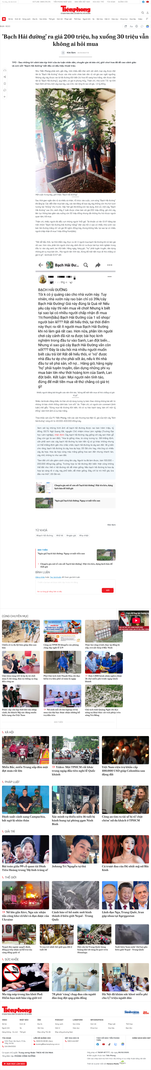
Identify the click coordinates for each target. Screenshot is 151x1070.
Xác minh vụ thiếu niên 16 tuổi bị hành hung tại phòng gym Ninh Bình (73, 820)
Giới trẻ (60, 19)
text (131, 26)
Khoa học (124, 19)
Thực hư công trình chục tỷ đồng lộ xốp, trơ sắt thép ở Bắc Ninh (102, 646)
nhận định (59, 434)
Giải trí (107, 19)
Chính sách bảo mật (141, 1038)
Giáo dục (115, 19)
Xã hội (10, 19)
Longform (78, 1020)
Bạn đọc (5, 26)
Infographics (96, 1020)
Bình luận (4, 90)
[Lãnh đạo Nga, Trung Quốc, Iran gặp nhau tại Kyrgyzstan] (125, 895)
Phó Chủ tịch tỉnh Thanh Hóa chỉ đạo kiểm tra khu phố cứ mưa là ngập (62, 677)
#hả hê (59, 535)
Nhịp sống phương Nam (64, 1032)
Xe (93, 19)
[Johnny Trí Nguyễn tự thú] (75, 849)
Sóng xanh (26, 19)
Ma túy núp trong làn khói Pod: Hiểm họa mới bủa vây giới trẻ (22, 996)
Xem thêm (147, 19)
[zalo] (117, 1044)
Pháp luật (68, 19)
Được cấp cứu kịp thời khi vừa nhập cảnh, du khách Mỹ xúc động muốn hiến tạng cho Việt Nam (19, 712)
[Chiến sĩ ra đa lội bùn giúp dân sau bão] (21, 631)
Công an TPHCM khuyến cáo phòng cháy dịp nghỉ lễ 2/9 (61, 646)
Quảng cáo (123, 2)
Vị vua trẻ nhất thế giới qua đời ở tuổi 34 (56, 948)
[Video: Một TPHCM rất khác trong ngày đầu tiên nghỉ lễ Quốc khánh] (75, 750)
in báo (136, 26)
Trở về (4, 96)
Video (140, 19)
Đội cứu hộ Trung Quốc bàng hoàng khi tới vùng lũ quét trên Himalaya (92, 950)
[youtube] (147, 2)
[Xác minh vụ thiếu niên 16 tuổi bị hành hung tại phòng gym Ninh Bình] (75, 800)
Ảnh (39, 1020)
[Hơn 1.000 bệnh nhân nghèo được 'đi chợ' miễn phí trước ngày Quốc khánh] (104, 662)
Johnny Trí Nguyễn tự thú (69, 866)
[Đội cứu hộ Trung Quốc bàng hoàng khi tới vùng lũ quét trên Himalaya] (94, 934)
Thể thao (77, 19)
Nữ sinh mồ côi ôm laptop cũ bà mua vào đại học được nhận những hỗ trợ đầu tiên (62, 712)
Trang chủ (4, 19)
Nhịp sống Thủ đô (44, 1032)
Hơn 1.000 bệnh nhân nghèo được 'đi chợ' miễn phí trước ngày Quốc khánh (103, 678)
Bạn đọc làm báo (16, 1064)
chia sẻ (125, 26)
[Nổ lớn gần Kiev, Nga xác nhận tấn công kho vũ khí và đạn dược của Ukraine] (25, 895)
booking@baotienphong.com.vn (48, 1044)
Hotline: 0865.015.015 (41, 2)
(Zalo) (50, 1041)
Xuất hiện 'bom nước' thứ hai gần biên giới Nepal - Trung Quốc (131, 948)
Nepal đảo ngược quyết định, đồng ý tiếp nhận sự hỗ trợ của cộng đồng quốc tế (17, 950)
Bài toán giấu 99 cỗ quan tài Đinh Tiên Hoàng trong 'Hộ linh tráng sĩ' (25, 868)
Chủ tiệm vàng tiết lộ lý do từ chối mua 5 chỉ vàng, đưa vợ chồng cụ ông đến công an (20, 678)
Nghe (4, 70)
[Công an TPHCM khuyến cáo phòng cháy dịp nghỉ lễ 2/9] (62, 631)
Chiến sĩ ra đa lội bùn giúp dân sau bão (19, 646)
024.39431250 (10, 1046)
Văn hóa (99, 19)
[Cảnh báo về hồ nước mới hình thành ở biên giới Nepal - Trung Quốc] (75, 895)
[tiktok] (110, 1044)
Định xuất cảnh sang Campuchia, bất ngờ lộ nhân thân (23, 818)
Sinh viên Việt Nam (82, 2)
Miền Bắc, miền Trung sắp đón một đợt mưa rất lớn (25, 769)
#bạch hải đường (44, 535)
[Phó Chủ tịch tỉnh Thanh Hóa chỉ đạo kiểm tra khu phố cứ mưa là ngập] (62, 662)
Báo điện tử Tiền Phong (75, 10)
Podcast (59, 1020)
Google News (147, 26)
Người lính (86, 19)
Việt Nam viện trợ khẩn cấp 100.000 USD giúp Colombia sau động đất (123, 770)
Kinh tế (17, 19)
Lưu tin (4, 83)
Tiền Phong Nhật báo (62, 2)
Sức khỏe (43, 19)
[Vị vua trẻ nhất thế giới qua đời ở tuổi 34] (57, 934)
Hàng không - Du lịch (10, 1032)
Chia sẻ (4, 77)
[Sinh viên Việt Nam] (132, 1013)
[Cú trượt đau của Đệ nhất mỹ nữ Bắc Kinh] (125, 849)
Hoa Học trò (98, 2)
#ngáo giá (71, 535)
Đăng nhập (40, 577)
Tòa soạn (111, 2)
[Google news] (124, 1044)
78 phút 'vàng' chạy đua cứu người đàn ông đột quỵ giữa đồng (74, 996)
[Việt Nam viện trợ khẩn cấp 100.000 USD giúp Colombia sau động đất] (125, 750)
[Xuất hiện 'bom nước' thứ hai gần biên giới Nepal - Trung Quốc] (132, 934)
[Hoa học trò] (146, 1013)
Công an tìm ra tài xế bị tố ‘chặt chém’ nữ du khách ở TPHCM (122, 818)
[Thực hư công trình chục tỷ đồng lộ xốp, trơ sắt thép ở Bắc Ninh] (104, 631)
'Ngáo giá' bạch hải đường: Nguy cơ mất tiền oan (77, 500)
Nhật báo (24, 1020)
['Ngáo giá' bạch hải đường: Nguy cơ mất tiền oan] (44, 503)
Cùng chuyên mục (15, 616)
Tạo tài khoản (55, 577)
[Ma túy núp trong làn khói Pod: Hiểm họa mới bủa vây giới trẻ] (25, 977)
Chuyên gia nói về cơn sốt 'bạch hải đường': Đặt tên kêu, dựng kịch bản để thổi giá (84, 487)
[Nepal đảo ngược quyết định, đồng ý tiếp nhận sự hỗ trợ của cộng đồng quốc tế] (19, 934)
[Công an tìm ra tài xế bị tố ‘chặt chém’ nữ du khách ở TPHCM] (125, 800)
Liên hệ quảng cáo (42, 1038)
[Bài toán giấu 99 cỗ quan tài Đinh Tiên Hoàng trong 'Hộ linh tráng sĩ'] (25, 849)
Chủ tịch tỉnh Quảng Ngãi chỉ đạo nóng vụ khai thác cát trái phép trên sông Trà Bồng (103, 712)
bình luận (142, 26)
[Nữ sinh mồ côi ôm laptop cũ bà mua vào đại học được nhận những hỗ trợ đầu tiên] (62, 696)
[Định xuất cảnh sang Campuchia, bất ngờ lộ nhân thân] (25, 800)
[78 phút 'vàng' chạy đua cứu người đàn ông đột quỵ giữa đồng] (75, 977)
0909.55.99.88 (42, 1041)
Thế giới (52, 19)
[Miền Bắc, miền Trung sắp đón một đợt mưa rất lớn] (25, 750)
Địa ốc (35, 19)
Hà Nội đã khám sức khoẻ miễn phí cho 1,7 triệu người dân (125, 996)
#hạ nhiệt (83, 535)
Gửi (107, 590)
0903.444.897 (73, 1041)
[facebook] (143, 2)
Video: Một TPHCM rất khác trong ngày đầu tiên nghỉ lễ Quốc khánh (73, 770)
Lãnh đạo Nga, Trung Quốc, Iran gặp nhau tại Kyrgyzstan (123, 914)
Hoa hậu (133, 19)
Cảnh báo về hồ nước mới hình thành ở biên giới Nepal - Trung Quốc (72, 915)
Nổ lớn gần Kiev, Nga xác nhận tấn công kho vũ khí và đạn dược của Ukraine (25, 915)
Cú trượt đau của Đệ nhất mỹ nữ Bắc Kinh (125, 868)
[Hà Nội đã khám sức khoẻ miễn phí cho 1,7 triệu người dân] (125, 977)
